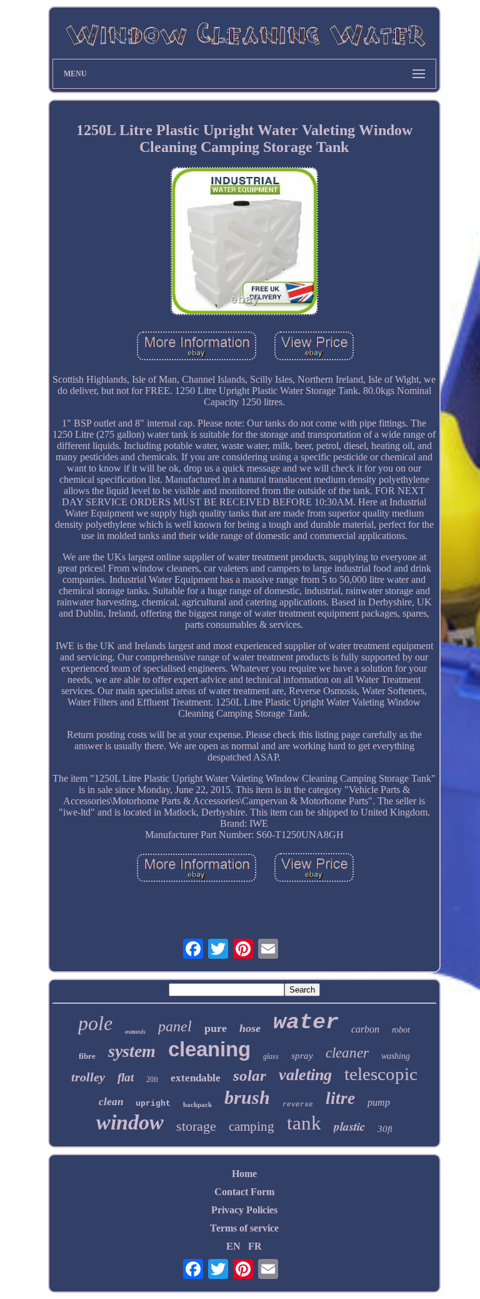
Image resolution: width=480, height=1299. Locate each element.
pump (379, 1102)
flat (126, 1077)
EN (233, 1246)
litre (340, 1098)
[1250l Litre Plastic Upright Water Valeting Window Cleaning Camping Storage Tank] (244, 242)
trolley (88, 1077)
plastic (349, 1126)
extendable (196, 1078)
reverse (297, 1104)
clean (111, 1102)
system (132, 1051)
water (306, 1022)
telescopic (381, 1074)
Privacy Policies (244, 1210)
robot (401, 1029)
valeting (305, 1075)
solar (249, 1075)
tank (304, 1123)
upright (153, 1103)
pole (95, 1023)
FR (255, 1246)
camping (251, 1126)
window (130, 1122)
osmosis (135, 1031)
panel (175, 1026)
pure (215, 1028)
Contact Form (244, 1191)
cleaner (347, 1053)
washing (395, 1056)
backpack (197, 1104)
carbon (365, 1029)
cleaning (209, 1049)
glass (271, 1056)
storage (196, 1126)
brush (247, 1097)
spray (302, 1056)
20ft (152, 1079)
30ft (385, 1129)
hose (250, 1028)
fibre (87, 1056)
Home (244, 1173)
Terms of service (244, 1228)
